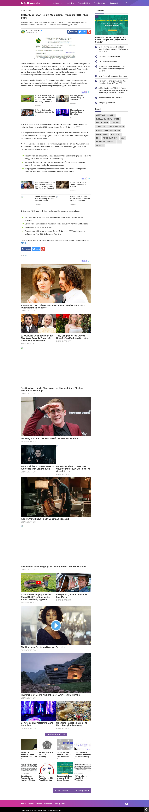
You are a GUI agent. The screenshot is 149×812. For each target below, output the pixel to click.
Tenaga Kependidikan (106, 103)
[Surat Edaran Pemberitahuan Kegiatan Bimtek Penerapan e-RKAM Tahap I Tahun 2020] (29, 768)
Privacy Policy (60, 804)
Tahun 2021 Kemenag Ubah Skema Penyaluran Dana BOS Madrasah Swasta (29, 756)
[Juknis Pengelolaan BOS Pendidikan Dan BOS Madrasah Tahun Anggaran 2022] (47, 768)
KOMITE (99, 130)
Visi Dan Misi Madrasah (107, 61)
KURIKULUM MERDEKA (112, 130)
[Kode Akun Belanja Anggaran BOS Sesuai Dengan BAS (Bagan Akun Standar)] (65, 768)
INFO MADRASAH (102, 123)
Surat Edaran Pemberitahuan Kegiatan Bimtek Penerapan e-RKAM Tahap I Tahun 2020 (28, 781)
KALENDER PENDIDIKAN (116, 126)
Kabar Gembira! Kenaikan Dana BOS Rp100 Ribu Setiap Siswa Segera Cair (82, 755)
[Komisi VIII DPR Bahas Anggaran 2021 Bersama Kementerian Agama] (65, 744)
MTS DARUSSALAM (33, 31)
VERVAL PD (100, 146)
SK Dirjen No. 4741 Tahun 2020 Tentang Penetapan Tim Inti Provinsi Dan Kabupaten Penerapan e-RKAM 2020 (47, 759)
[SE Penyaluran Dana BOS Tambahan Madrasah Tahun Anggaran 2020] (82, 768)
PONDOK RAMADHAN (110, 138)
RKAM (123, 138)
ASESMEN (111, 115)
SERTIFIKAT (111, 142)
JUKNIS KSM (100, 126)
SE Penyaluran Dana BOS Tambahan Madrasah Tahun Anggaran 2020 (81, 780)
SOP (119, 142)
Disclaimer (48, 804)
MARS (98, 134)
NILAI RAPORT (116, 134)
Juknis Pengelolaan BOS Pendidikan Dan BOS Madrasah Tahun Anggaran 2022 (46, 781)
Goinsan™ (58, 810)
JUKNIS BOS (115, 123)
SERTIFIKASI (100, 142)
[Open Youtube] (126, 803)
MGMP (105, 134)
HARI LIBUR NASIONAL (104, 119)
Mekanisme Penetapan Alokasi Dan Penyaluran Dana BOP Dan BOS (112, 82)
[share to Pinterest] (89, 32)
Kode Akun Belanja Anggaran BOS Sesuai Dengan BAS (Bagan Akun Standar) (64, 780)
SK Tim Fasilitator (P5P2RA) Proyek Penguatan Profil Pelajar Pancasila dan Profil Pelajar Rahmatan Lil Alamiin (113, 90)
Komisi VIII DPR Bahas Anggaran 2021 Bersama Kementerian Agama (63, 756)
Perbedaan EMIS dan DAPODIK (110, 98)
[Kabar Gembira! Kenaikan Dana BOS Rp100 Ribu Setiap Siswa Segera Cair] (82, 744)
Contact (30, 804)
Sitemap (39, 804)
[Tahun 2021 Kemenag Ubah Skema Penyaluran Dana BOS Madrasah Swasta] (29, 744)
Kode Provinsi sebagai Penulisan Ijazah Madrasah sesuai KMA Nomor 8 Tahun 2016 (113, 49)
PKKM (98, 138)
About (23, 804)
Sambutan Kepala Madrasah (109, 56)
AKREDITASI (100, 115)
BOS (26, 255)
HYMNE (117, 119)
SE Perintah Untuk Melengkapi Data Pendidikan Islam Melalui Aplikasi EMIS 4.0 (111, 68)
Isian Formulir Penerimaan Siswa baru (112, 76)
